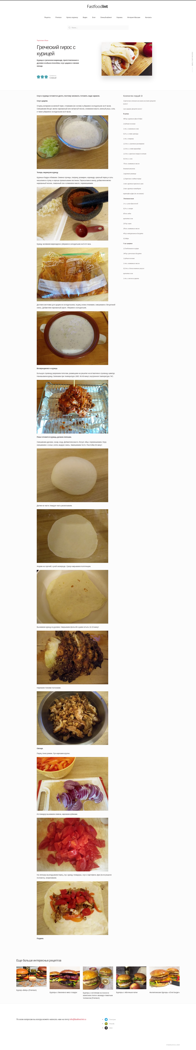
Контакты (148, 17)
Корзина (119, 17)
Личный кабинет (106, 17)
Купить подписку (72, 17)
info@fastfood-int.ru (78, 1019)
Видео (85, 17)
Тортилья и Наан (42, 40)
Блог (93, 17)
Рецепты (47, 17)
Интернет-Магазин (133, 17)
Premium (58, 17)
